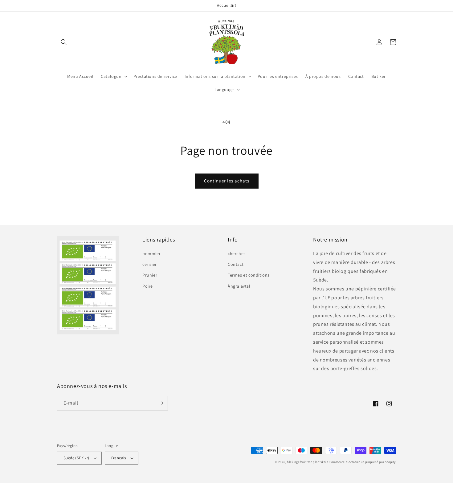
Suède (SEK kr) (76, 458)
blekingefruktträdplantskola (308, 462)
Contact (235, 264)
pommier (151, 253)
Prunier (149, 275)
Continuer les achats (226, 181)
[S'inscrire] (161, 403)
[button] (64, 42)
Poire (147, 286)
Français (118, 458)
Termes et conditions (249, 275)
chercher (236, 253)
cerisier (149, 264)
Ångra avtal (239, 286)
